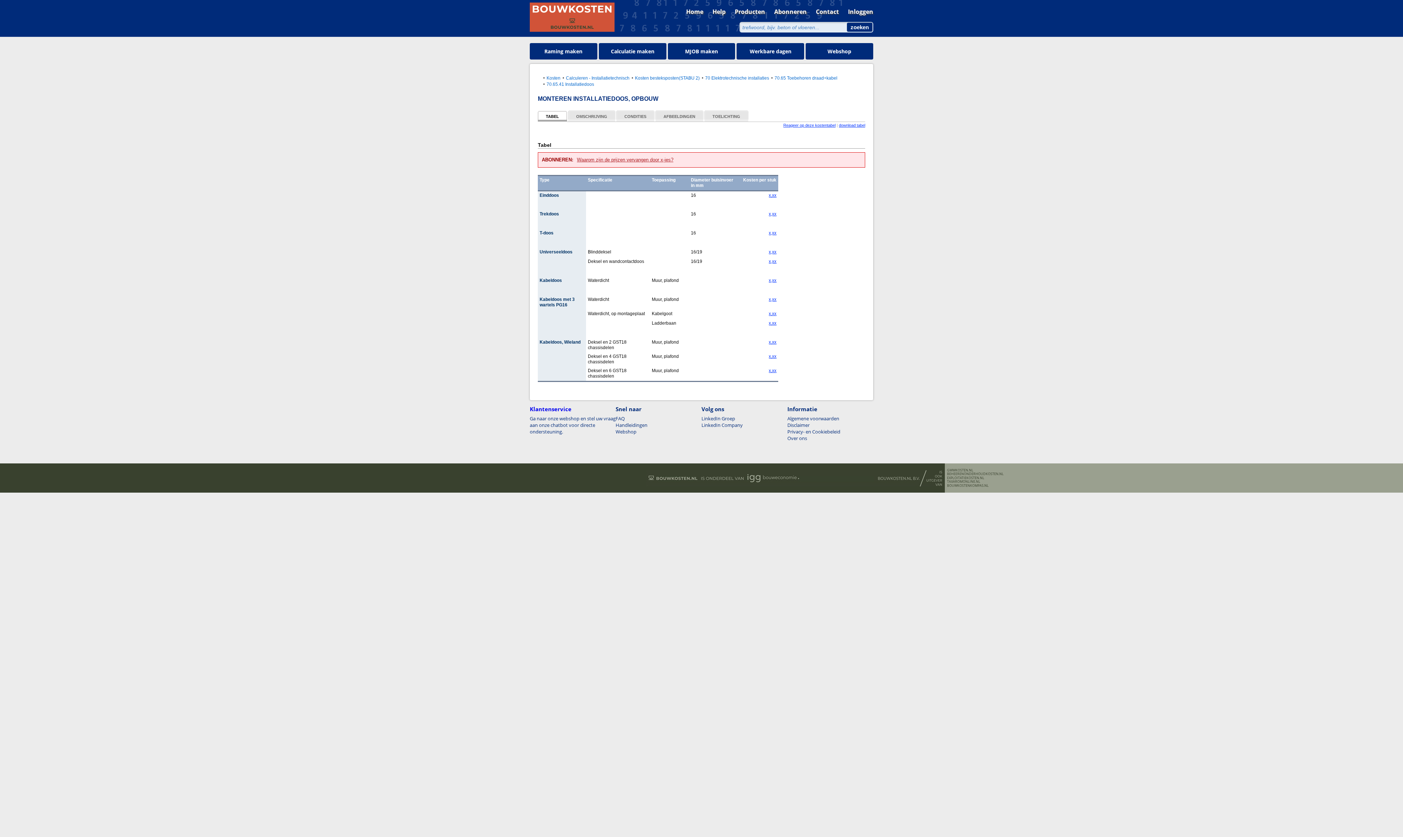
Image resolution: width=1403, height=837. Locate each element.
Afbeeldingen (679, 116)
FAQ (620, 418)
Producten (750, 12)
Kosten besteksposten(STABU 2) (667, 78)
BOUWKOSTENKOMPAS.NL (968, 486)
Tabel (552, 116)
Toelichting (726, 116)
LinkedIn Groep (718, 418)
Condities (635, 116)
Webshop (839, 51)
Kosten (553, 78)
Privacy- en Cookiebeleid (813, 431)
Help (719, 12)
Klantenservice (550, 409)
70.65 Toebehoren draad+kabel (806, 78)
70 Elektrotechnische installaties (737, 78)
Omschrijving (591, 116)
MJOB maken (701, 51)
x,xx (772, 195)
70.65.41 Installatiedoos (570, 84)
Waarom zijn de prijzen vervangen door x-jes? (625, 160)
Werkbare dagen (770, 51)
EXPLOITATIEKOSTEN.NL (965, 478)
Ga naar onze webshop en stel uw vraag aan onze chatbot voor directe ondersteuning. (573, 425)
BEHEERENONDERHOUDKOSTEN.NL (975, 474)
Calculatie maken (632, 51)
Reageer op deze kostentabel (809, 125)
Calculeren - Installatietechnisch (598, 78)
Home (694, 12)
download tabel (852, 125)
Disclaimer (798, 425)
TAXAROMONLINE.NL (963, 481)
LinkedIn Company (722, 425)
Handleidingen (631, 425)
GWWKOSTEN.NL (960, 470)
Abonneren (790, 12)
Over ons (797, 438)
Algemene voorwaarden (813, 418)
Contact (827, 12)
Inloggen (860, 12)
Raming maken (563, 51)
